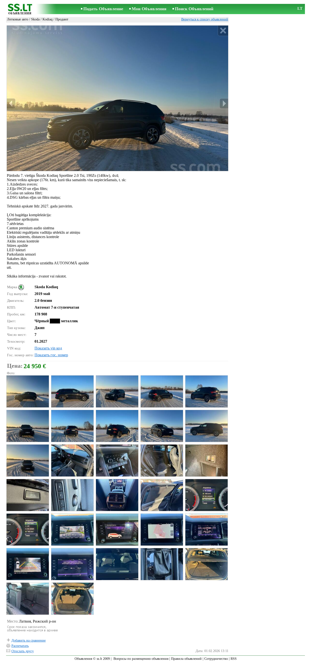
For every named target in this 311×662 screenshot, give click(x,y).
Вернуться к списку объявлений (204, 19)
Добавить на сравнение (28, 640)
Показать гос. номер (51, 355)
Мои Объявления (149, 8)
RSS (234, 659)
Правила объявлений (186, 659)
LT (299, 8)
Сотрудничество (216, 659)
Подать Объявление (103, 8)
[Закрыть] (223, 31)
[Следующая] (223, 103)
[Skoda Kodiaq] (27, 391)
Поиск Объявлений (194, 8)
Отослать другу (22, 651)
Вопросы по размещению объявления (140, 659)
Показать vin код (48, 348)
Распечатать (20, 646)
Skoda (35, 19)
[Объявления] (20, 9)
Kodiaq (47, 19)
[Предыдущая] (11, 103)
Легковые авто (17, 19)
